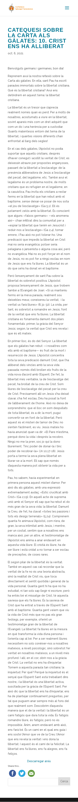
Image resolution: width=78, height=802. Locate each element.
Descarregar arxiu (39, 761)
